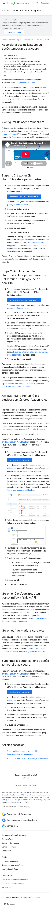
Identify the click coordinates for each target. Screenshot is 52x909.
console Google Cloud (10, 869)
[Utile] (24, 778)
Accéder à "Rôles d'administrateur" (24, 197)
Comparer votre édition (25, 82)
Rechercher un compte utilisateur (20, 490)
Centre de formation (10, 847)
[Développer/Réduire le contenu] (16, 55)
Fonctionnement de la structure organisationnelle (27, 758)
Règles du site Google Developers (16, 800)
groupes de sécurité (10, 134)
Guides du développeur (10, 843)
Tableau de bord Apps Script (12, 865)
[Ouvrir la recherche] (37, 2)
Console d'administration (11, 861)
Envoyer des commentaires (26, 785)
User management (32, 10)
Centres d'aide (7, 839)
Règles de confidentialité (30, 898)
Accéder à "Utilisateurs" (19, 460)
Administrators (10, 10)
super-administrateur (19, 204)
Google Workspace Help (10, 40)
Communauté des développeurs (14, 884)
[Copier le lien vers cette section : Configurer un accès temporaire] (46, 122)
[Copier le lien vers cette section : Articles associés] (26, 745)
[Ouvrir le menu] (3, 3)
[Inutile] (28, 778)
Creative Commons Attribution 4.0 (19, 795)
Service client (7, 887)
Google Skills (6, 851)
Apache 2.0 (24, 797)
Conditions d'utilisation (10, 898)
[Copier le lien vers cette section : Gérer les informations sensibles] (47, 630)
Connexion (45, 3)
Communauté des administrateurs (15, 880)
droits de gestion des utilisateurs (15, 442)
